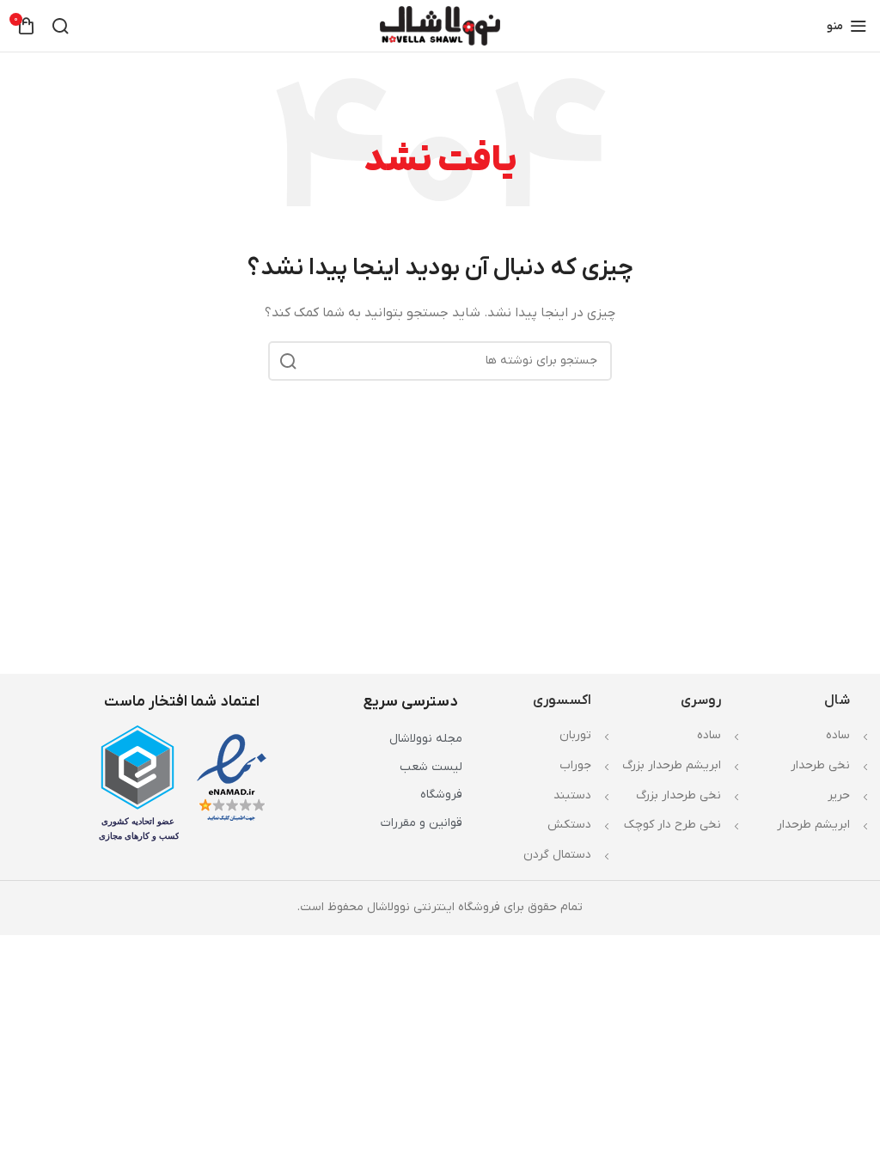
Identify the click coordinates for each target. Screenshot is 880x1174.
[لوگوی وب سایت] (440, 25)
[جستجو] (60, 26)
